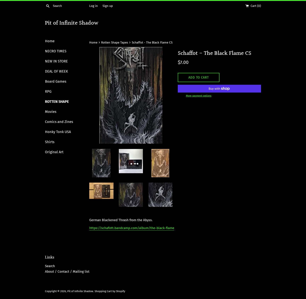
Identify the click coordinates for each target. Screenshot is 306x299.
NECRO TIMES (55, 51)
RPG (48, 91)
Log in (93, 6)
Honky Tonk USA (58, 132)
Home (50, 41)
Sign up (108, 6)
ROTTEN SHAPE (57, 101)
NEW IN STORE (56, 61)
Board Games (55, 81)
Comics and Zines (59, 122)
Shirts (49, 142)
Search (50, 266)
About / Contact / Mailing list (67, 271)
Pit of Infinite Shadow (71, 23)
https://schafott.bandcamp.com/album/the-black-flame (131, 228)
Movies (50, 112)
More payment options (198, 95)
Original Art (54, 152)
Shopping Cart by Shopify (110, 291)
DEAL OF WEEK (56, 71)
